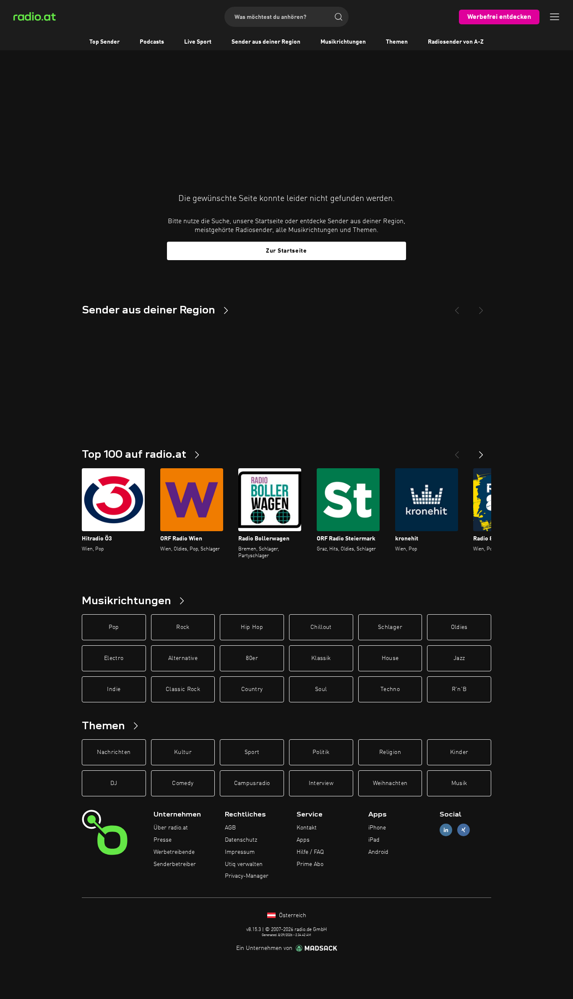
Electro (113, 658)
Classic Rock (183, 689)
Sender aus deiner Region (266, 42)
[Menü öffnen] (555, 17)
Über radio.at (171, 828)
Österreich (291, 915)
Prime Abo (310, 864)
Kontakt (307, 828)
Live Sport (197, 42)
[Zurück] (457, 451)
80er (252, 658)
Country (252, 689)
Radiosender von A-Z (456, 42)
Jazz (459, 658)
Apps (303, 840)
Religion (390, 752)
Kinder (459, 752)
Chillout (321, 627)
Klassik (321, 658)
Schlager (390, 627)
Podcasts (152, 42)
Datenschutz (241, 840)
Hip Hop (252, 627)
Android (378, 852)
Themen (397, 42)
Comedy (182, 783)
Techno (390, 689)
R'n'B (459, 689)
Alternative (183, 658)
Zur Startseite (286, 251)
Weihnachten (390, 783)
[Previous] (457, 307)
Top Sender (104, 42)
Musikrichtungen (343, 42)
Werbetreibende (174, 852)
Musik (459, 783)
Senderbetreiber (175, 864)
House (390, 658)
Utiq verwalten (244, 864)
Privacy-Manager (246, 876)
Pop (114, 627)
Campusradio (252, 783)
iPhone (377, 828)
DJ (113, 783)
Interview (321, 783)
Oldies (459, 627)
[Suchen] (338, 17)
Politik (321, 752)
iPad (374, 840)
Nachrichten (113, 752)
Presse (163, 840)
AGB (230, 828)
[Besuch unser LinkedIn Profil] (446, 830)
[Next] (481, 307)
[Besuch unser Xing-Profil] (463, 830)
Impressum (240, 852)
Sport (252, 752)
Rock (182, 627)
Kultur (183, 752)
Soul (321, 689)
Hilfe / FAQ (310, 852)
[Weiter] (481, 451)
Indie (113, 689)
